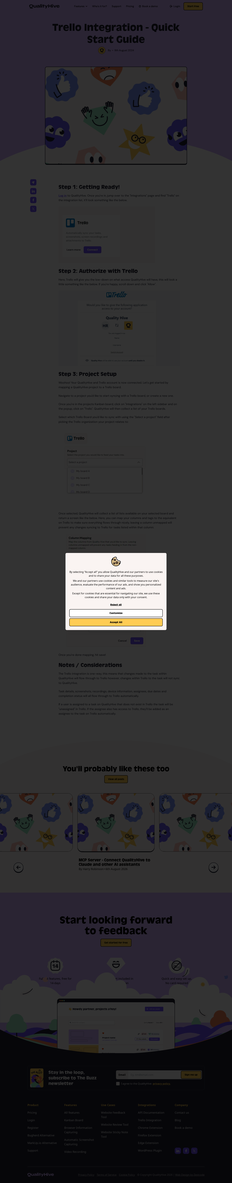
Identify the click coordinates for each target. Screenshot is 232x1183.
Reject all (116, 604)
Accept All (116, 622)
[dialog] (116, 591)
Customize (116, 613)
